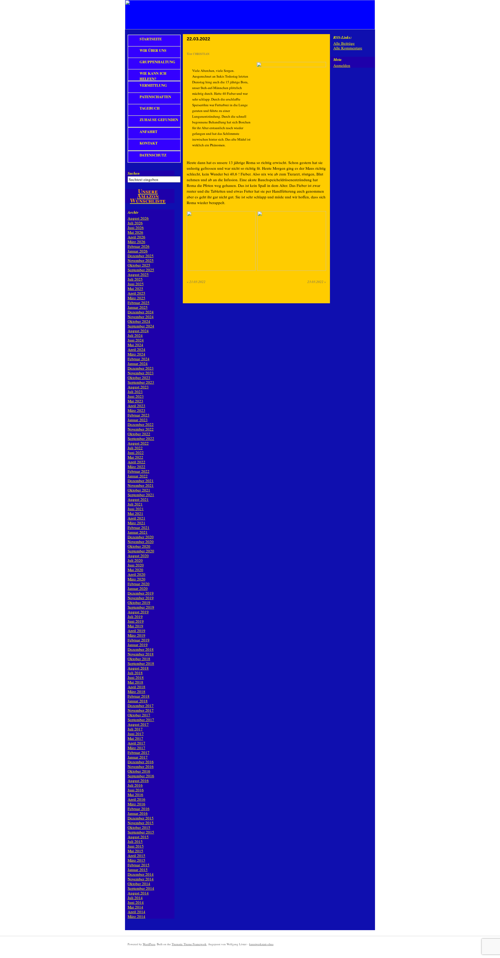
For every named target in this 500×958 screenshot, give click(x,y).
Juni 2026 (136, 227)
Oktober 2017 (139, 714)
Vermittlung (153, 85)
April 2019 (136, 630)
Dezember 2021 (141, 480)
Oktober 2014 (139, 883)
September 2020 (141, 550)
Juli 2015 (135, 841)
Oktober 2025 (139, 265)
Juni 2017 (136, 733)
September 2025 (141, 269)
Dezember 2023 (141, 368)
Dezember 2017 (141, 705)
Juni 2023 (136, 396)
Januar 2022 (138, 475)
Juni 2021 (136, 508)
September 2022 (141, 438)
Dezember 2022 (141, 424)
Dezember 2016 (141, 761)
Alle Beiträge (344, 43)
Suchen (134, 173)
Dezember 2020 (141, 536)
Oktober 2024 (139, 321)
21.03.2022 (196, 281)
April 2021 (136, 518)
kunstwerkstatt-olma (261, 944)
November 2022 (141, 429)
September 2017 (141, 719)
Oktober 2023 (139, 377)
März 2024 (136, 354)
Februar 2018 (138, 696)
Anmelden (341, 65)
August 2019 (138, 611)
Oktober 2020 (139, 546)
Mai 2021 (135, 513)
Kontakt (149, 143)
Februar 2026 (138, 246)
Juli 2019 (135, 616)
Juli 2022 (135, 447)
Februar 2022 (138, 471)
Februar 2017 (138, 752)
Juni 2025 (136, 283)
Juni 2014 (136, 902)
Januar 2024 (138, 363)
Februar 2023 (138, 415)
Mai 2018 (135, 682)
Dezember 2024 (141, 311)
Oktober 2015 (139, 827)
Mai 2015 (135, 850)
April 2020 (136, 574)
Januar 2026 (138, 251)
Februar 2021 (138, 527)
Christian (201, 54)
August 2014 (138, 893)
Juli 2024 (135, 335)
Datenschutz (153, 155)
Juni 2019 (136, 621)
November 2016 (141, 766)
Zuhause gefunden (159, 119)
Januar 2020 (138, 588)
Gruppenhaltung (157, 62)
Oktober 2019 (139, 602)
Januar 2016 (138, 813)
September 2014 (141, 888)
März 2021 (136, 522)
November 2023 (141, 372)
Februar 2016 (138, 808)
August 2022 (138, 443)
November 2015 (141, 822)
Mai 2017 (135, 738)
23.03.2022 (316, 281)
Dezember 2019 (141, 593)
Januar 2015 (138, 869)
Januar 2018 (138, 700)
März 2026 (136, 241)
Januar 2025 (138, 307)
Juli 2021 (135, 504)
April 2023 (136, 405)
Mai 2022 (135, 457)
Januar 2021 (138, 532)
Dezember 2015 (141, 818)
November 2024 (141, 316)
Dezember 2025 (141, 255)
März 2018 (136, 691)
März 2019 (136, 635)
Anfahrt (148, 131)
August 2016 (138, 780)
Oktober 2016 (139, 771)
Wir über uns (153, 50)
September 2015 (141, 832)
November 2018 (141, 654)
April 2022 (136, 461)
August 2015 (138, 836)
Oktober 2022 (139, 433)
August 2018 (138, 668)
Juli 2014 (135, 897)
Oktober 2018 (139, 658)
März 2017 (136, 747)
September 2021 (141, 494)
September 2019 (141, 607)
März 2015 (136, 860)
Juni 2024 (136, 340)
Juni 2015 (136, 846)
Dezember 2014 (141, 874)
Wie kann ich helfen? (153, 76)
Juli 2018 (135, 672)
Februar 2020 (138, 583)
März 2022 (136, 466)
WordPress (149, 944)
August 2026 (138, 218)
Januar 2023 (138, 419)
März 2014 (136, 916)
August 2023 (138, 386)
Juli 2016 (135, 785)
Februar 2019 (138, 639)
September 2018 (141, 663)
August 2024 (138, 330)
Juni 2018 (136, 677)
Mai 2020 (135, 569)
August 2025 (138, 274)
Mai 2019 (135, 625)
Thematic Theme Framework (189, 944)
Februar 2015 (138, 864)
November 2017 (141, 710)
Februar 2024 (138, 358)
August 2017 (138, 724)
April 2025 (136, 293)
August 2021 (138, 499)
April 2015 (136, 855)
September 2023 (141, 382)
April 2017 (136, 743)
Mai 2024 (135, 344)
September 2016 (141, 775)
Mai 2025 (135, 288)
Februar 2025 (138, 302)
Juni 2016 (136, 789)
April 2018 (136, 686)
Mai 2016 (135, 794)
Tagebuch (150, 108)
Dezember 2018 (141, 649)
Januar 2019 (138, 644)
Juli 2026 (135, 222)
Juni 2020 (136, 565)
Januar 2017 (138, 757)
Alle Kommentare (347, 48)
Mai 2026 (135, 232)
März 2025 (136, 297)
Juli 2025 (135, 279)
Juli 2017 (135, 729)
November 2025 (141, 260)
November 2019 (141, 597)
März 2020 (136, 579)
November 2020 (141, 541)
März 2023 (136, 410)
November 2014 (141, 878)
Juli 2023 (135, 391)
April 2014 (136, 911)
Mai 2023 (135, 401)
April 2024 (136, 349)
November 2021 (141, 485)
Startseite (151, 39)
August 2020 (138, 555)
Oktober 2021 (139, 490)
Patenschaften (155, 96)
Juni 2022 (136, 452)
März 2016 (136, 803)
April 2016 (136, 799)
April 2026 (136, 237)
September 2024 (141, 326)
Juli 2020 (135, 560)
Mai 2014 (135, 907)
